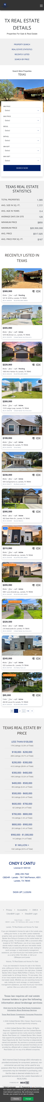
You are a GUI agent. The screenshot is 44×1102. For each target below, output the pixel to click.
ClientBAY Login (13, 913)
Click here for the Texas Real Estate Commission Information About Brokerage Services (22, 1009)
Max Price (7, 116)
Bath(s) (6, 136)
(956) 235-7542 (22, 873)
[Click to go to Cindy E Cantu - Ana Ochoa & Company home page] (5, 5)
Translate (38, 1087)
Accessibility (22, 910)
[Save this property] (39, 271)
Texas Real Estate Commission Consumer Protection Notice (22, 1015)
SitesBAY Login (31, 913)
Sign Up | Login (22, 892)
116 (28, 711)
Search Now (22, 168)
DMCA (35, 910)
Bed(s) (5, 126)
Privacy (9, 910)
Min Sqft (6, 146)
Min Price (6, 106)
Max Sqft (6, 156)
